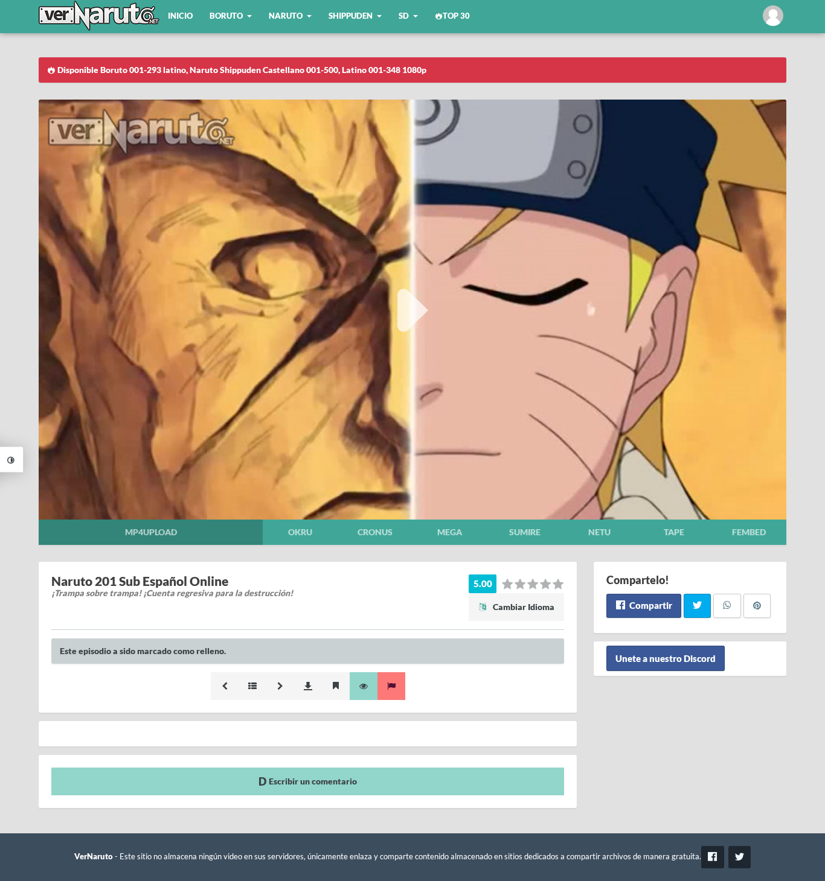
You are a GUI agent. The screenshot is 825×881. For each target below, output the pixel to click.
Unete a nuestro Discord (665, 658)
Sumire (525, 532)
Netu (599, 532)
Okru (300, 532)
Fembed (749, 532)
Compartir (650, 605)
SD (404, 16)
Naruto (286, 16)
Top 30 (456, 16)
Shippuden (351, 16)
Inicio (180, 16)
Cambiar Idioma (522, 607)
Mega (449, 532)
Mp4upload (151, 532)
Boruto (226, 16)
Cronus (375, 532)
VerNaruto (93, 856)
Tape (674, 532)
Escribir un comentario (312, 781)
